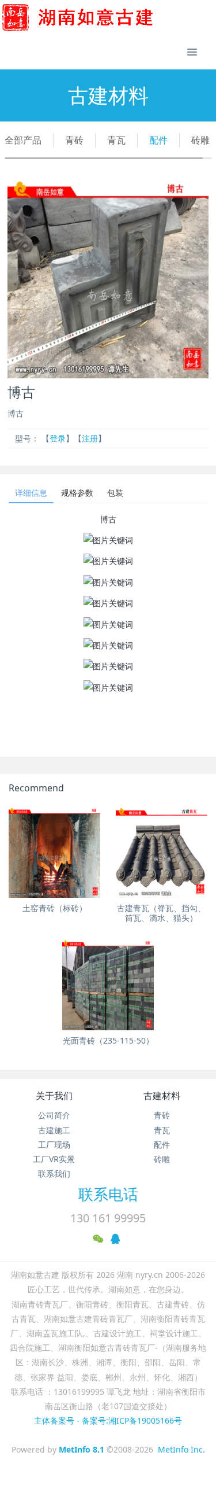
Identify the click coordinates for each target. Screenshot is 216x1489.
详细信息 (31, 492)
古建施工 (54, 1130)
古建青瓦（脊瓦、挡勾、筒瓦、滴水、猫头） (161, 912)
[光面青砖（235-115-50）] (108, 984)
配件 (158, 140)
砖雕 (200, 140)
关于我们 (54, 1095)
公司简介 (54, 1115)
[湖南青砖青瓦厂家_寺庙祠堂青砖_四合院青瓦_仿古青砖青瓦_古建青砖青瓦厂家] (96, 17)
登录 (58, 438)
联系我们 (54, 1173)
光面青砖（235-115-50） (108, 1040)
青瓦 (116, 140)
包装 (115, 492)
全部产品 (23, 140)
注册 (90, 438)
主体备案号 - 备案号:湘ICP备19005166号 (108, 1420)
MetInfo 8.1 (81, 1449)
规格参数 (77, 492)
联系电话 (108, 1194)
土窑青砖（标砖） (54, 907)
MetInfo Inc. (181, 1449)
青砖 (74, 140)
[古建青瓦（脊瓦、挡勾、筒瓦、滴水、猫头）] (161, 852)
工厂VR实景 (54, 1158)
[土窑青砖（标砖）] (54, 852)
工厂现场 (54, 1144)
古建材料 (161, 1095)
